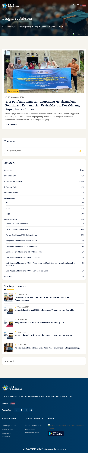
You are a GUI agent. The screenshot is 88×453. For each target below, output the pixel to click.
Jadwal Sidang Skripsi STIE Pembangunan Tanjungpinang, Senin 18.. (44, 310)
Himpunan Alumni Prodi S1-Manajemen (22, 246)
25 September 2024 (16, 97)
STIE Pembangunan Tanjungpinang (51, 449)
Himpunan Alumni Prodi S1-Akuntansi (21, 241)
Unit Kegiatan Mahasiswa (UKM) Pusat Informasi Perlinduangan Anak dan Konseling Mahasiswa (40, 264)
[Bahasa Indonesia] (84, 5)
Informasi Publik (11, 193)
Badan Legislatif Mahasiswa (17, 229)
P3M (8, 208)
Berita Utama (13, 91)
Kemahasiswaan (10, 220)
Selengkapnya (11, 124)
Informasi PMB (10, 187)
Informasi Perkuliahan (13, 182)
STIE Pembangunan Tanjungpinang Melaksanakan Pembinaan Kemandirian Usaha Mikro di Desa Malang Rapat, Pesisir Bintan (42, 105)
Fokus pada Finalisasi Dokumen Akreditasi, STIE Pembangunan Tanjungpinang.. (42, 298)
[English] (81, 5)
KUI (7, 203)
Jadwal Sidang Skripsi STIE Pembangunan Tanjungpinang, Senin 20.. (44, 335)
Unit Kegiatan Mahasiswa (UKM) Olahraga (23, 257)
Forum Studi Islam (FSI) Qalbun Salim (21, 235)
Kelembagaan (9, 198)
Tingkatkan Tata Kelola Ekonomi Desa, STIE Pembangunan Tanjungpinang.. (47, 348)
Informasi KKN (10, 176)
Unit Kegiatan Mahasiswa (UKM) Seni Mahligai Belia (27, 271)
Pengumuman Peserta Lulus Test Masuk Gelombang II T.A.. (40, 323)
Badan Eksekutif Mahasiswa (17, 224)
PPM (8, 214)
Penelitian (8, 276)
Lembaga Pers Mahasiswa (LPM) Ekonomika (24, 252)
